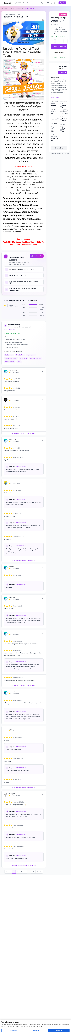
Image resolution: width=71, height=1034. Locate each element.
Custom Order (59, 148)
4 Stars (23, 307)
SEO (11, 8)
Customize (12, 1030)
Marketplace (27, 3)
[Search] (42, 3)
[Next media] (41, 33)
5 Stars (23, 305)
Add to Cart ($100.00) (59, 46)
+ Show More (55, 97)
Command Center (18, 3)
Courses (36, 3)
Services (4, 8)
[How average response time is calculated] (58, 118)
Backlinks (18, 8)
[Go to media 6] (27, 42)
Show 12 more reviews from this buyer (24, 560)
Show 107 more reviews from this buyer (24, 866)
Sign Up (62, 3)
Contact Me (62, 72)
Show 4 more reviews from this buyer (23, 433)
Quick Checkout (59, 52)
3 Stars (23, 310)
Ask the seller (37, 256)
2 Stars (23, 312)
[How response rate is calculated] (58, 127)
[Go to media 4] (24, 42)
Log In (54, 3)
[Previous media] (6, 33)
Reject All (36, 1030)
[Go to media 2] (21, 42)
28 (33, 871)
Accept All (58, 1030)
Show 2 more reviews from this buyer (23, 685)
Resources (44, 3)
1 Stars (23, 315)
